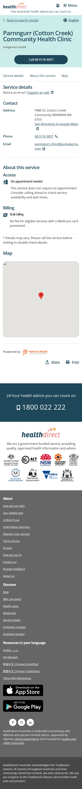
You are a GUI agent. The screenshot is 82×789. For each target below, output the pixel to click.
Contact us (10, 562)
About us (8, 576)
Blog (6, 592)
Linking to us (11, 520)
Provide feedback (14, 569)
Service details (13, 76)
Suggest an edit (38, 92)
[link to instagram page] (21, 722)
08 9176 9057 (44, 136)
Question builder (14, 634)
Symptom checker (14, 627)
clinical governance (26, 739)
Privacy (7, 548)
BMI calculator (12, 599)
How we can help (14, 506)
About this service (42, 76)
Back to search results (23, 20)
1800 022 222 (43, 407)
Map (65, 76)
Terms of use (11, 541)
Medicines (9, 613)
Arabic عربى (10, 650)
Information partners (16, 527)
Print (75, 362)
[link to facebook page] (12, 722)
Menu (72, 5)
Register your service (16, 534)
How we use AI (12, 555)
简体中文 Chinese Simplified (20, 664)
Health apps (10, 606)
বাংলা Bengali (10, 657)
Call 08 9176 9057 (41, 60)
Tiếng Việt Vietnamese (17, 678)
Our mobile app (13, 513)
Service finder (12, 620)
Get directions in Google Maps (56, 124)
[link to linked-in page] (30, 722)
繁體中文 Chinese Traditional (21, 671)
